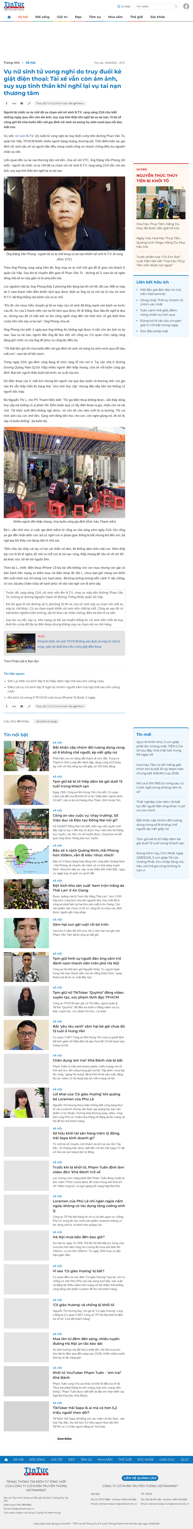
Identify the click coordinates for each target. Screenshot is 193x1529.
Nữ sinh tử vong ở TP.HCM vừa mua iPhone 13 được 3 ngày (51, 697)
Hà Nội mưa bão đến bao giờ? (79, 1237)
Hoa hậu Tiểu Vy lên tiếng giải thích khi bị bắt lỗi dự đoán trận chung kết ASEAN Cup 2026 (160, 769)
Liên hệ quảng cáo (140, 1478)
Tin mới (143, 734)
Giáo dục (167, 1459)
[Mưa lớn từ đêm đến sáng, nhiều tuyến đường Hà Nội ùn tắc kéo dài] (26, 1347)
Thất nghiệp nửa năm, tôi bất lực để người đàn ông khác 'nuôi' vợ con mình (160, 806)
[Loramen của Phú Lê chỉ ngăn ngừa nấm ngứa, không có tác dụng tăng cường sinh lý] (26, 1210)
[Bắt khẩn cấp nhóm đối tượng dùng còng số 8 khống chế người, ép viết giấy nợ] (26, 756)
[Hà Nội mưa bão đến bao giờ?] (26, 1245)
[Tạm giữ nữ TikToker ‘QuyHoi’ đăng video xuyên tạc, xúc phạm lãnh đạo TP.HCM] (26, 1001)
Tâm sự (95, 17)
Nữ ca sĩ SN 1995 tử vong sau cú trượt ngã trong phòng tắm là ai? (160, 788)
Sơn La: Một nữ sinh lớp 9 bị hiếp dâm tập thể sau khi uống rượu (56, 681)
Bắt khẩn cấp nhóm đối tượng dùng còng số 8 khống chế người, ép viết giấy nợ (159, 825)
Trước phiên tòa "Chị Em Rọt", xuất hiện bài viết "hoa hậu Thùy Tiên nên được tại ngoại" (160, 261)
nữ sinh (20, 136)
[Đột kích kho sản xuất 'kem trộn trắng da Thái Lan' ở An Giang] (26, 894)
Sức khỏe (157, 17)
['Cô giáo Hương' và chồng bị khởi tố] (26, 1313)
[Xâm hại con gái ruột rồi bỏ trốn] (26, 933)
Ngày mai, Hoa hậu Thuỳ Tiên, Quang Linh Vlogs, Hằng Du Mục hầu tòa (160, 242)
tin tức (176, 290)
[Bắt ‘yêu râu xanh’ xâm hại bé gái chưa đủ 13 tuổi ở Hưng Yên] (26, 1035)
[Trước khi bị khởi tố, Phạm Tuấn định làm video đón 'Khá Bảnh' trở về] (26, 1176)
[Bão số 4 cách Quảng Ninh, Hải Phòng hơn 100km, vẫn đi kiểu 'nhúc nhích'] (26, 859)
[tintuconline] (9, 17)
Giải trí (62, 17)
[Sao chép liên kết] (29, 103)
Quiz (184, 1459)
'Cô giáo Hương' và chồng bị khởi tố (83, 1305)
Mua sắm (115, 17)
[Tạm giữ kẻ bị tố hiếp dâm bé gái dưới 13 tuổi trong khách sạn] (26, 790)
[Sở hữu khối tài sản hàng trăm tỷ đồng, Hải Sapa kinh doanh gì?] (26, 1142)
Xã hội (23, 17)
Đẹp (78, 17)
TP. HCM (146, 1494)
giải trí (144, 325)
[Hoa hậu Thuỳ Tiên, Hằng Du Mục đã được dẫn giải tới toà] (160, 202)
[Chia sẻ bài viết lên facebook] (6, 103)
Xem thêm (64, 1438)
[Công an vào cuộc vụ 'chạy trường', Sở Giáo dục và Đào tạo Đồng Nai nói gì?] (26, 824)
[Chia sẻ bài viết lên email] (22, 103)
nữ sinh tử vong (46, 721)
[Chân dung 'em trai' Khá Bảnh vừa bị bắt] (26, 1069)
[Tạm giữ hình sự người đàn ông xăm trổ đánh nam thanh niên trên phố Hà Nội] (26, 967)
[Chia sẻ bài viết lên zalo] (14, 103)
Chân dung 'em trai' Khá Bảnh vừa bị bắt (88, 1060)
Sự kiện (141, 169)
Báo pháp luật (157, 331)
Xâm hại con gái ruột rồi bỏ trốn (81, 924)
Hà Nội (95, 1494)
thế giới (162, 310)
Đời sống (42, 17)
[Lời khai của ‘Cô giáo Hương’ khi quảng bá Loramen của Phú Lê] (26, 1103)
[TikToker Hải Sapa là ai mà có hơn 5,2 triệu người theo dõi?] (26, 1416)
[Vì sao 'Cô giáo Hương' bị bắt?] (26, 1279)
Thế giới (136, 17)
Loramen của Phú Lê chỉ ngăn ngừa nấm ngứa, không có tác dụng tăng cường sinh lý (89, 1206)
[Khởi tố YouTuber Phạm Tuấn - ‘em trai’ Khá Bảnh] (26, 1381)
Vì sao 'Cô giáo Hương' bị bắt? (78, 1271)
